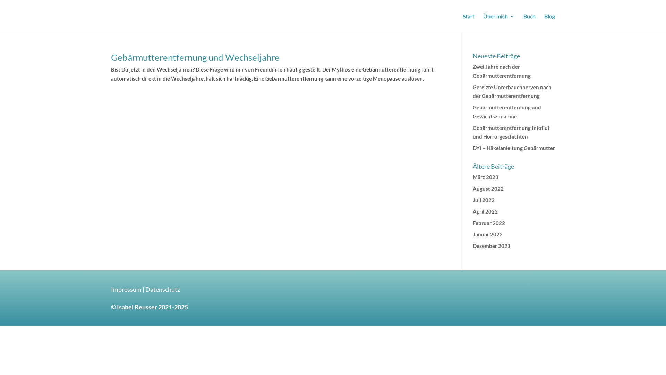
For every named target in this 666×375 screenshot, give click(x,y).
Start (469, 16)
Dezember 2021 (492, 246)
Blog (549, 16)
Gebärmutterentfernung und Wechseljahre (195, 57)
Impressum (126, 289)
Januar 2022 (488, 234)
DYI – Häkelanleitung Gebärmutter (514, 148)
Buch (529, 16)
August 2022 (488, 188)
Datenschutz (162, 289)
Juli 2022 (484, 200)
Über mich (495, 16)
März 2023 (485, 177)
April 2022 (485, 211)
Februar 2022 (489, 223)
